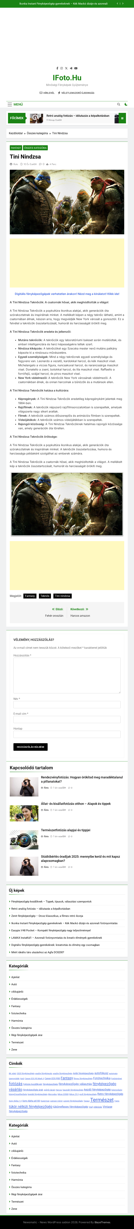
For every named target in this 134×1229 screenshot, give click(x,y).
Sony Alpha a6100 (31, 1101)
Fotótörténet (116, 1078)
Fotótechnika (101, 1078)
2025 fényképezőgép (26, 1073)
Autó (14, 984)
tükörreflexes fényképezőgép (70, 1106)
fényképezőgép (50, 1084)
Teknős (44, 596)
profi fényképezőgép (88, 1094)
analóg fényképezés (43, 1073)
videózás (97, 1107)
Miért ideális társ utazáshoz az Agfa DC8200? (37, 952)
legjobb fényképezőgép (37, 1094)
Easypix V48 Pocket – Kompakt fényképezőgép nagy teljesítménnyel (51, 930)
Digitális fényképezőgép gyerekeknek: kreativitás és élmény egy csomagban (55, 945)
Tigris (116, 1101)
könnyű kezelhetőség (18, 1094)
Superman (45, 1101)
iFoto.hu (67, 77)
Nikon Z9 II (74, 1094)
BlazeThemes (102, 1222)
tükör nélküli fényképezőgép (30, 1106)
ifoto (15, 164)
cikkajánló (17, 991)
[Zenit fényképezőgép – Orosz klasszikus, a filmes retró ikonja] (109, 120)
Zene (14, 1049)
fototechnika (18, 1013)
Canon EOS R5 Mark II (34, 1078)
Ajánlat (15, 977)
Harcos (59, 1090)
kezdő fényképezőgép (97, 1089)
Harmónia (17, 1020)
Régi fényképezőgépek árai (26, 1035)
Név (16, 699)
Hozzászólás (22, 655)
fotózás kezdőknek (32, 1084)
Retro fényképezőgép (110, 1094)
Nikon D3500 (63, 1094)
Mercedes (52, 1094)
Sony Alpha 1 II (15, 1101)
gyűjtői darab (49, 1090)
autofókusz (101, 1073)
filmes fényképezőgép (83, 1078)
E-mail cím (20, 713)
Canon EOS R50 (52, 1078)
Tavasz (87, 1101)
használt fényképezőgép (73, 1090)
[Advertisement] (67, 39)
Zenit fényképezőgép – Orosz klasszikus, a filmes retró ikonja (47, 916)
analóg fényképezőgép (62, 1073)
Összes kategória (35, 148)
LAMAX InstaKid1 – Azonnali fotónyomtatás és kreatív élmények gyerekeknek (56, 937)
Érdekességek (19, 998)
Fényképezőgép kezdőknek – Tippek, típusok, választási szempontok (51, 901)
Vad (91, 1107)
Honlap (17, 728)
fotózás (16, 1083)
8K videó (12, 1073)
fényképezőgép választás (75, 1084)
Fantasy (16, 148)
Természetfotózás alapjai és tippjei (65, 830)
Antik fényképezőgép (83, 1073)
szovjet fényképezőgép (73, 1101)
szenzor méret (56, 1101)
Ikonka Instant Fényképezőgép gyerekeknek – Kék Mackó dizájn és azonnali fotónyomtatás (63, 3)
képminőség (116, 1090)
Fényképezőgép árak (33, 1089)
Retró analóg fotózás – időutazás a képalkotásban (66, 115)
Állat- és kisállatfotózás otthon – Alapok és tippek (76, 804)
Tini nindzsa (62, 596)
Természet (17, 1042)
